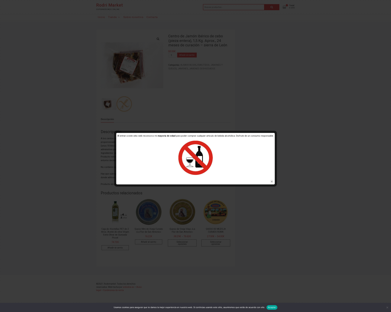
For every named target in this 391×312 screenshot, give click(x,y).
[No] (387, 307)
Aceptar (272, 307)
